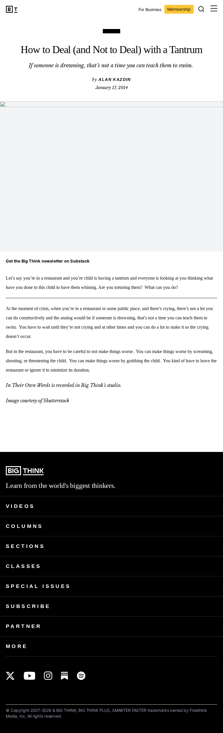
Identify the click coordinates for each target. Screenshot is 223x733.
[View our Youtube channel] (29, 676)
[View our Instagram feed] (48, 676)
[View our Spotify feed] (81, 676)
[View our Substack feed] (64, 676)
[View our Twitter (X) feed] (10, 676)
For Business (150, 10)
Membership (179, 9)
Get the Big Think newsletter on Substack (47, 260)
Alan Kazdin (114, 79)
